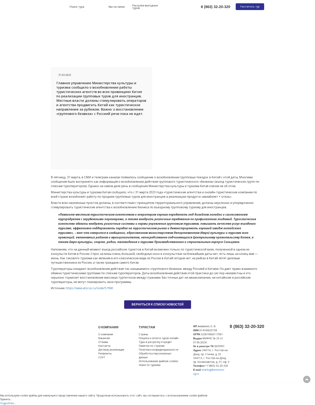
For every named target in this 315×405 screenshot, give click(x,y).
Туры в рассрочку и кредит (155, 342)
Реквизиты (105, 353)
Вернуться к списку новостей (158, 304)
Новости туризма (149, 365)
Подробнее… (8, 403)
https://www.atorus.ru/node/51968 (89, 288)
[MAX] (95, 7)
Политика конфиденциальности (158, 349)
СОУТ (101, 357)
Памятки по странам (151, 345)
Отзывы (103, 342)
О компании (105, 334)
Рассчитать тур (250, 6)
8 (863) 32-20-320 (215, 6)
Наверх (306, 379)
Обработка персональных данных (155, 355)
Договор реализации (111, 349)
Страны (143, 334)
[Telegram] (103, 7)
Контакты (104, 345)
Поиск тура (76, 6)
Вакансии (104, 338)
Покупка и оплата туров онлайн (158, 338)
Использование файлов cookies (158, 361)
